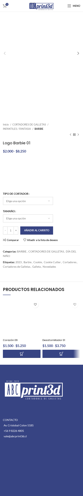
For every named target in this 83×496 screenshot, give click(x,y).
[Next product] (78, 135)
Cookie (37, 262)
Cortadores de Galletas (16, 266)
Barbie (27, 262)
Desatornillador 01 (53, 340)
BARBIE (39, 128)
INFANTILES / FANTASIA (17, 128)
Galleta (36, 266)
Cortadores (69, 262)
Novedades (49, 266)
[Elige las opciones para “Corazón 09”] (22, 354)
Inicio (6, 124)
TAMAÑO (9, 211)
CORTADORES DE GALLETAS (29, 124)
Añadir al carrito (36, 230)
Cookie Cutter (52, 262)
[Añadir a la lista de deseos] (35, 304)
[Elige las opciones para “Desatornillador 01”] (61, 354)
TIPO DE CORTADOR (15, 193)
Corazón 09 (10, 340)
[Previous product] (70, 135)
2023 (18, 262)
